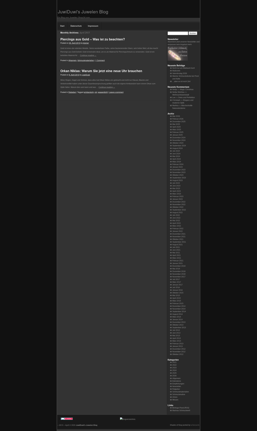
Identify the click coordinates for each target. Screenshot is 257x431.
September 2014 (179, 311)
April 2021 (176, 255)
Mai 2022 (176, 221)
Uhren (174, 397)
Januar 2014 (177, 319)
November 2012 (178, 352)
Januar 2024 (177, 167)
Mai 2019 (176, 269)
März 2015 (176, 301)
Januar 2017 (177, 285)
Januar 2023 (177, 199)
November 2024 (178, 140)
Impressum (93, 26)
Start (62, 26)
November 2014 (178, 309)
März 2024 (176, 162)
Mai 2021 (176, 253)
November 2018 (178, 274)
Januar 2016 (177, 290)
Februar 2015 (177, 303)
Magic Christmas (186, 89)
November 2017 (178, 277)
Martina (175, 105)
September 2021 (179, 242)
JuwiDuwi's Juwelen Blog (83, 11)
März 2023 (176, 194)
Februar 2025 (177, 132)
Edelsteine (176, 381)
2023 (174, 368)
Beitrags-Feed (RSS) (180, 408)
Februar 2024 (177, 164)
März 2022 (176, 226)
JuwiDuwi (86, 74)
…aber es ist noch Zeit (181, 81)
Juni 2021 (176, 250)
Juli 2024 (176, 151)
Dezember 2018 (178, 271)
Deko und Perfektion (186, 97)
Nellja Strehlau (178, 92)
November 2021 (178, 237)
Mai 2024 (176, 156)
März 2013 (176, 341)
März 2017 (176, 282)
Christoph (176, 100)
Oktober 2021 (177, 239)
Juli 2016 (176, 287)
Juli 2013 (176, 330)
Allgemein (72, 60)
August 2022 (177, 212)
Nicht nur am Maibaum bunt (183, 68)
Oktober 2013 (177, 325)
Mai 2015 (176, 295)
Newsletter (176, 386)
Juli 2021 (176, 247)
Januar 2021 (177, 263)
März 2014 (176, 317)
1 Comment (100, 60)
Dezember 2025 (178, 122)
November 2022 (178, 204)
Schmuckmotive (178, 394)
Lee (173, 97)
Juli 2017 (176, 279)
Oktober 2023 (177, 175)
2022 (174, 365)
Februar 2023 (177, 196)
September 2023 (179, 178)
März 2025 (176, 130)
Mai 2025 (176, 124)
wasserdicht (103, 92)
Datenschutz (76, 26)
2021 (174, 362)
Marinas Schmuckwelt (181, 410)
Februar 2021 (177, 261)
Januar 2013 (177, 346)
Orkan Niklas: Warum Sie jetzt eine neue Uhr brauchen (101, 71)
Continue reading (88, 55)
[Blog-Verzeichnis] (87, 419)
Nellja (174, 89)
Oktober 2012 (177, 354)
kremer (86, 43)
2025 (174, 373)
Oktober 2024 (177, 143)
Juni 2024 (176, 154)
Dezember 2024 (178, 138)
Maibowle (176, 71)
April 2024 (176, 159)
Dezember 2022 (178, 202)
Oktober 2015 (177, 293)
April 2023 (176, 191)
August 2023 (177, 180)
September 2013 (179, 328)
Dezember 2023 (178, 170)
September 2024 (179, 146)
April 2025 (176, 127)
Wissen (175, 400)
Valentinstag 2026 (179, 73)
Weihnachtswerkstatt (180, 95)
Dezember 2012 (178, 349)
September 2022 (179, 210)
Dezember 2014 (178, 306)
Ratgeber (72, 92)
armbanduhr (89, 92)
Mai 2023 (176, 188)
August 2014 (177, 314)
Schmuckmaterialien (85, 60)
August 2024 (177, 148)
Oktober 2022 (177, 207)
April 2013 (176, 338)
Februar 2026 (177, 119)
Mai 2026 (176, 116)
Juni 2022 (176, 218)
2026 (174, 376)
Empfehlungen (178, 384)
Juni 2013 (176, 333)
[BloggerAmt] (154, 419)
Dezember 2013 (178, 322)
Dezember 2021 (178, 234)
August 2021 (177, 245)
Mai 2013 (176, 336)
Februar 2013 (177, 344)
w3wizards (195, 425)
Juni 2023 (176, 186)
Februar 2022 (177, 229)
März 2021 (176, 258)
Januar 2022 (177, 231)
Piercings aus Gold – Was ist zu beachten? (92, 39)
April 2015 (176, 298)
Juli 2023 (176, 183)
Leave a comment (116, 92)
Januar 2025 (177, 135)
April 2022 (176, 223)
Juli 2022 (176, 215)
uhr (96, 92)
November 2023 (178, 172)
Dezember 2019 (178, 266)
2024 (174, 370)
